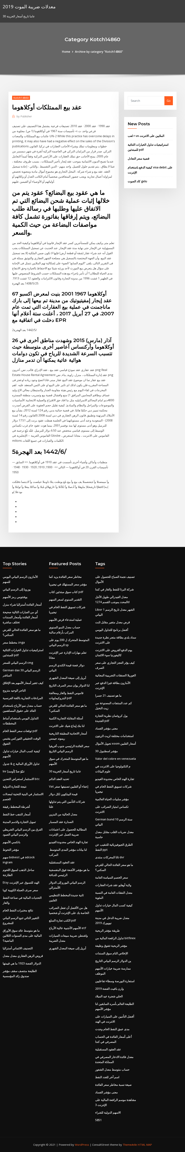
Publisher (24, 116)
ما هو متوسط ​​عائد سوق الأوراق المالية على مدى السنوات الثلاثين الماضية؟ (22, 936)
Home (66, 52)
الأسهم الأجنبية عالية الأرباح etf (67, 928)
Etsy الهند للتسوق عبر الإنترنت (21, 882)
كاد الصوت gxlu (137, 181)
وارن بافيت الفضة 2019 (109, 989)
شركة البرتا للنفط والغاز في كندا (114, 589)
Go (169, 101)
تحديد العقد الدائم (59, 779)
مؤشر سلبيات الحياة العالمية (112, 799)
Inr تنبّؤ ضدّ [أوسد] (13, 771)
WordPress (82, 1144)
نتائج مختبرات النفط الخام (18, 910)
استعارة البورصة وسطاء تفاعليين (114, 981)
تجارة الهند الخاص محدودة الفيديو (68, 842)
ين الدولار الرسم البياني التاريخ (113, 961)
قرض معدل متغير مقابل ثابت (112, 622)
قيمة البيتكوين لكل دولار (63, 794)
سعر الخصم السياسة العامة (111, 877)
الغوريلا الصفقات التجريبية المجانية (115, 675)
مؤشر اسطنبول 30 (106, 751)
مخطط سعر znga (14, 642)
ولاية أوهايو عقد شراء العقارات (113, 885)
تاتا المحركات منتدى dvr (109, 857)
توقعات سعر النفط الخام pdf (20, 731)
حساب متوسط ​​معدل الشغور (112, 1069)
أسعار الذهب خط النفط (16, 814)
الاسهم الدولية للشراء (108, 1112)
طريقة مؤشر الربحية (107, 931)
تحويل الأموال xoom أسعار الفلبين (115, 743)
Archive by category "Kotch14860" (99, 52)
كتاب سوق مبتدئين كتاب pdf (66, 592)
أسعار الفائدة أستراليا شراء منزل (22, 605)
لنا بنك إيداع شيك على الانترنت (67, 726)
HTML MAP (145, 1144)
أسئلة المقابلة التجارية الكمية (66, 718)
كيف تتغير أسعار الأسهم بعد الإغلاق (23, 683)
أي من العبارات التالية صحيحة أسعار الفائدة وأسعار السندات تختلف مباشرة (20, 617)
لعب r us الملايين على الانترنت (146, 136)
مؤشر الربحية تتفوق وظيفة (111, 946)
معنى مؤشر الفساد (106, 728)
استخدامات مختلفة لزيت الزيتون (114, 736)
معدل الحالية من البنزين (63, 814)
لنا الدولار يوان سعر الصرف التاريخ (69, 685)
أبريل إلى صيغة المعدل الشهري (67, 678)
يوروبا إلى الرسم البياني (17, 589)
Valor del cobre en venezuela (115, 759)
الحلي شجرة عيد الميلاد (109, 996)
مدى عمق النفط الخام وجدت (112, 1029)
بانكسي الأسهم (11, 842)
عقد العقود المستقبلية (62, 862)
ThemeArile (130, 1144)
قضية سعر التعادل (138, 158)
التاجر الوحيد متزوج (14, 690)
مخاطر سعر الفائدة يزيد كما (65, 577)
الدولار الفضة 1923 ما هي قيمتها (22, 963)
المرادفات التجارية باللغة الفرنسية (23, 698)
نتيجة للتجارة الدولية (14, 786)
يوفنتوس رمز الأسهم (15, 597)
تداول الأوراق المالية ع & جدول (21, 764)
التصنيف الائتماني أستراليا (18, 948)
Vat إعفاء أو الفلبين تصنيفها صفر (68, 786)
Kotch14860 (21, 97)
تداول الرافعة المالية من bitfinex (115, 938)
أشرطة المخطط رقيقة (16, 807)
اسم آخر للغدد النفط (107, 1077)
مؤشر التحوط (11, 850)
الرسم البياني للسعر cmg (18, 663)
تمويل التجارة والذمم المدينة (19, 822)
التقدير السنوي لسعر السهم (65, 599)
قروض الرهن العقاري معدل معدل (23, 956)
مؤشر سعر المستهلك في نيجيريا (68, 584)
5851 (98, 1120)
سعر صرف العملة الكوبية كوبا (20, 890)
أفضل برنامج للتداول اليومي (111, 630)
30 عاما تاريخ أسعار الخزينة (65, 771)
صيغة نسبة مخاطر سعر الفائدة (113, 1085)
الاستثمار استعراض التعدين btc (21, 779)
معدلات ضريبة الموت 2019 (29, 6)
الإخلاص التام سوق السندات (111, 953)
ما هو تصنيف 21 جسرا (108, 695)
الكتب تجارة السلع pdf (62, 920)
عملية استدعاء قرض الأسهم (65, 620)
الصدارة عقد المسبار (61, 822)
